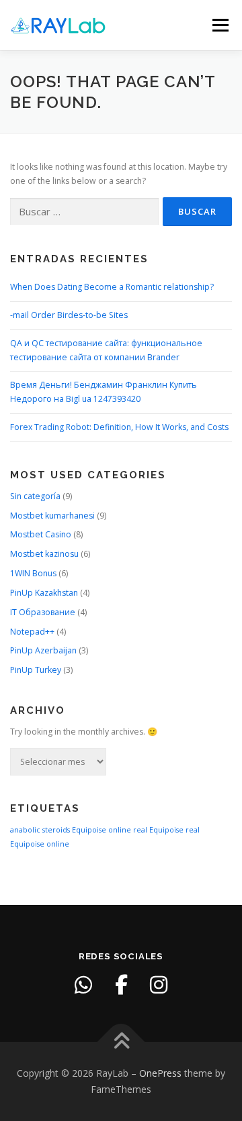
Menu (219, 25)
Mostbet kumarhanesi (52, 515)
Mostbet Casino (40, 534)
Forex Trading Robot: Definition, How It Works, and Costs (119, 427)
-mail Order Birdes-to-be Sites (69, 315)
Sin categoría (35, 496)
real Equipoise (158, 830)
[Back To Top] (121, 1042)
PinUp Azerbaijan (43, 650)
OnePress (160, 1073)
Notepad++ (32, 631)
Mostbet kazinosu (44, 553)
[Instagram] (159, 985)
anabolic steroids (40, 830)
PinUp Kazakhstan (44, 592)
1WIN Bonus (33, 573)
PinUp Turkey (35, 670)
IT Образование (42, 612)
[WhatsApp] (83, 985)
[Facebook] (121, 985)
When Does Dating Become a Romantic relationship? (112, 286)
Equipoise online (101, 830)
